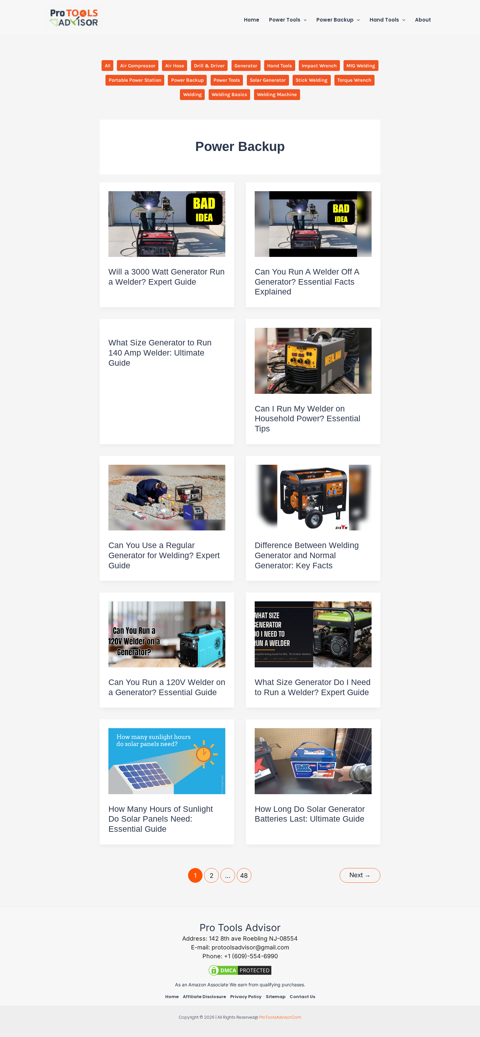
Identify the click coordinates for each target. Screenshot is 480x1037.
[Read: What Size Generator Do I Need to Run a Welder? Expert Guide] (313, 633)
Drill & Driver (209, 66)
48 (244, 875)
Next (360, 875)
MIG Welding (360, 66)
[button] (303, 19)
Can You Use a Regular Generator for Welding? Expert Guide (164, 555)
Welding (192, 94)
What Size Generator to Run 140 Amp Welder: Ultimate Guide (160, 352)
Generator (245, 66)
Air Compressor (137, 66)
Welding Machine (277, 94)
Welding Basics (229, 94)
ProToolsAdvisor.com (280, 1017)
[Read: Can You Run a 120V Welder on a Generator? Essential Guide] (166, 633)
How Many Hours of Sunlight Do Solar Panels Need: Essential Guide (160, 819)
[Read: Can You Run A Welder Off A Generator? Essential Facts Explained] (313, 223)
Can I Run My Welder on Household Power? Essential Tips (307, 418)
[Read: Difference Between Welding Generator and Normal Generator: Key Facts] (313, 496)
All (107, 66)
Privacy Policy (246, 997)
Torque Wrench (354, 80)
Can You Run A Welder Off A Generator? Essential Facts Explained (307, 281)
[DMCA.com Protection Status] (240, 969)
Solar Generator (268, 80)
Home (172, 997)
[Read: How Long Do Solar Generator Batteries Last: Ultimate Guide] (313, 760)
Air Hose (174, 66)
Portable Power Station (135, 80)
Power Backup (187, 80)
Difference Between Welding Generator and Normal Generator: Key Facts (307, 555)
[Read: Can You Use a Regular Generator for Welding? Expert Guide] (166, 496)
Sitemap (275, 997)
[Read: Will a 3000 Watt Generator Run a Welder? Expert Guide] (166, 223)
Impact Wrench (319, 66)
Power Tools (227, 80)
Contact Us (302, 997)
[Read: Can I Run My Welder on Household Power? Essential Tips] (313, 360)
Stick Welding (312, 80)
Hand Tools (279, 66)
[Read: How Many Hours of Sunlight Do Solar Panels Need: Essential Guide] (166, 760)
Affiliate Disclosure (204, 997)
